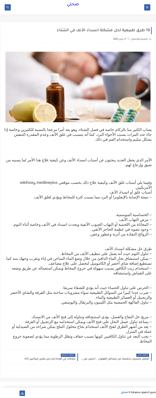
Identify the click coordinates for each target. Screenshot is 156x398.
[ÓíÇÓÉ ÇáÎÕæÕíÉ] (15, 393)
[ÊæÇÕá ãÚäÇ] (9, 393)
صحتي (73, 4)
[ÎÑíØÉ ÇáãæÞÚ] (2, 393)
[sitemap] (22, 393)
